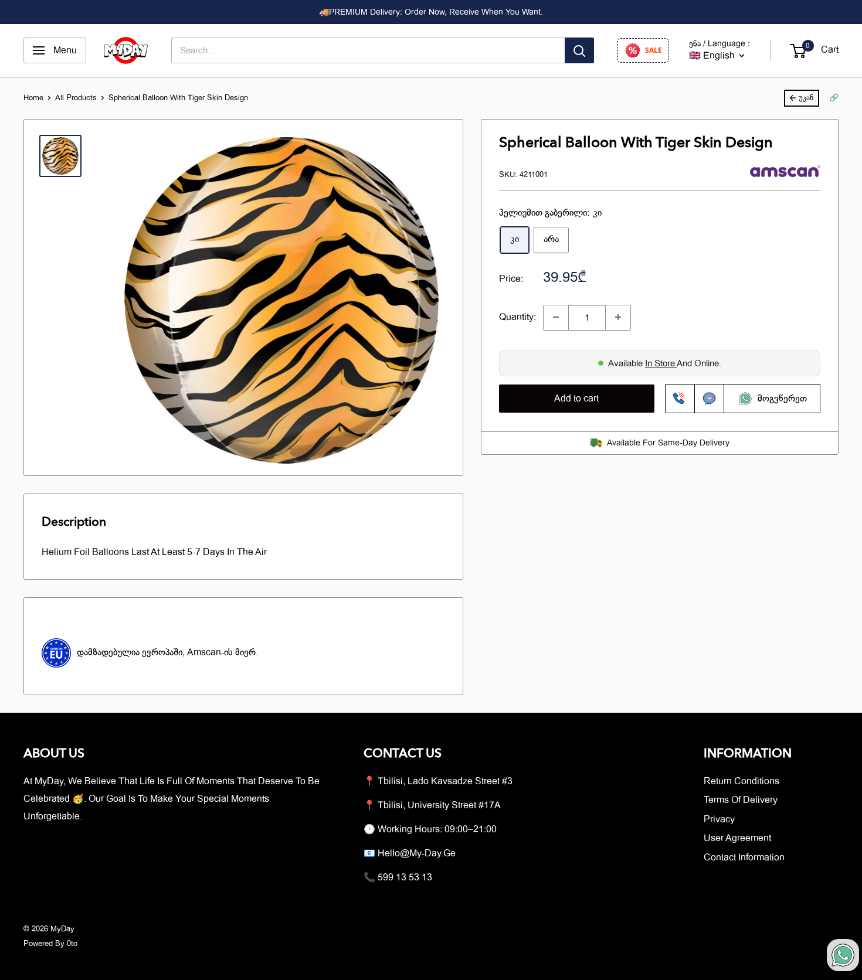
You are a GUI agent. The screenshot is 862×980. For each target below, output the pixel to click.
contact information (744, 857)
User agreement (737, 838)
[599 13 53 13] (680, 398)
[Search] (579, 50)
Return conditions (741, 781)
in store (661, 363)
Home (33, 97)
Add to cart (576, 398)
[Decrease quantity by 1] (556, 317)
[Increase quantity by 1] (618, 317)
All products (76, 97)
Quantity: (517, 316)
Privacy (719, 819)
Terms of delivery (741, 800)
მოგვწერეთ (780, 398)
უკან (806, 97)
